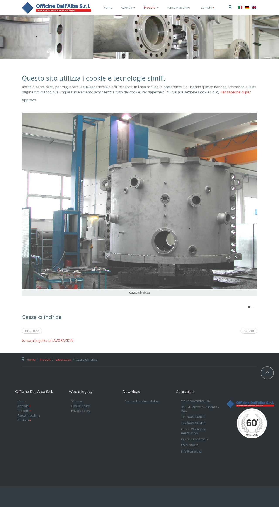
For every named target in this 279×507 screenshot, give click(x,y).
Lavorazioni (63, 359)
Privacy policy (80, 411)
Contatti (23, 420)
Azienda (127, 7)
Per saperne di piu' (235, 92)
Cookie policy (80, 406)
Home (108, 7)
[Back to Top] (267, 372)
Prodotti (150, 7)
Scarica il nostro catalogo (142, 401)
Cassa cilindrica (42, 317)
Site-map (77, 401)
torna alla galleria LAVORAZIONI (48, 340)
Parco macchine (178, 7)
